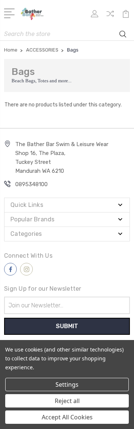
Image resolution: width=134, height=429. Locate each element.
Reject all (67, 401)
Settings (67, 384)
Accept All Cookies (67, 417)
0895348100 (31, 184)
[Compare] (110, 16)
